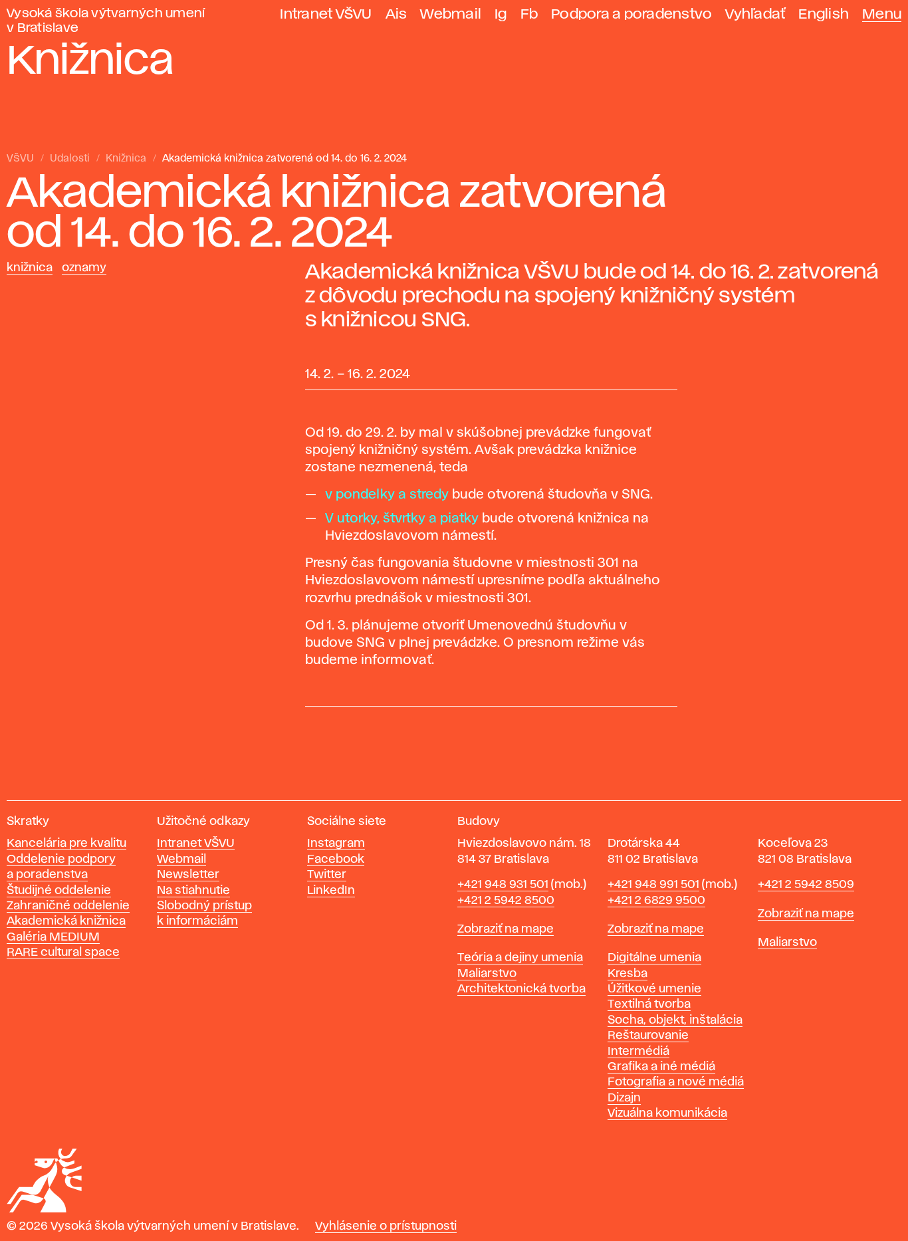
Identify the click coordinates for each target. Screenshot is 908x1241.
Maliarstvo (486, 973)
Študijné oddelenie (59, 890)
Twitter (326, 874)
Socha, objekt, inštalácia (675, 1020)
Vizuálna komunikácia (667, 1113)
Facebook (335, 859)
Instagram (336, 843)
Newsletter (188, 874)
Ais (396, 14)
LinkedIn (331, 890)
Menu (881, 14)
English (823, 14)
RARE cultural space (63, 952)
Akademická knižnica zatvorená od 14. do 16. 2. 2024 (284, 159)
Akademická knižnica (66, 921)
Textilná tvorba (649, 1004)
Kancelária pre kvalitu (66, 843)
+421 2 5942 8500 (505, 900)
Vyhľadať (755, 14)
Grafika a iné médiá (661, 1067)
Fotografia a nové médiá (676, 1082)
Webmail (450, 14)
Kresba (627, 973)
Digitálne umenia (654, 958)
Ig (501, 14)
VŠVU (20, 159)
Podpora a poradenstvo (631, 14)
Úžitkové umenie (654, 989)
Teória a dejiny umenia (520, 958)
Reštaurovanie (648, 1035)
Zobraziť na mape (505, 929)
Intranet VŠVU (326, 14)
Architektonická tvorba (521, 989)
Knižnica (126, 159)
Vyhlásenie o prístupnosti (386, 1226)
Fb (529, 14)
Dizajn (624, 1098)
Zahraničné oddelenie (68, 906)
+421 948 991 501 (653, 884)
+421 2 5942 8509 (806, 884)
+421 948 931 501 (502, 884)
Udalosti (70, 159)
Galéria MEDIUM (53, 937)
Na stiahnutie (193, 890)
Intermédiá (638, 1051)
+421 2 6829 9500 (656, 900)
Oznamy (84, 268)
